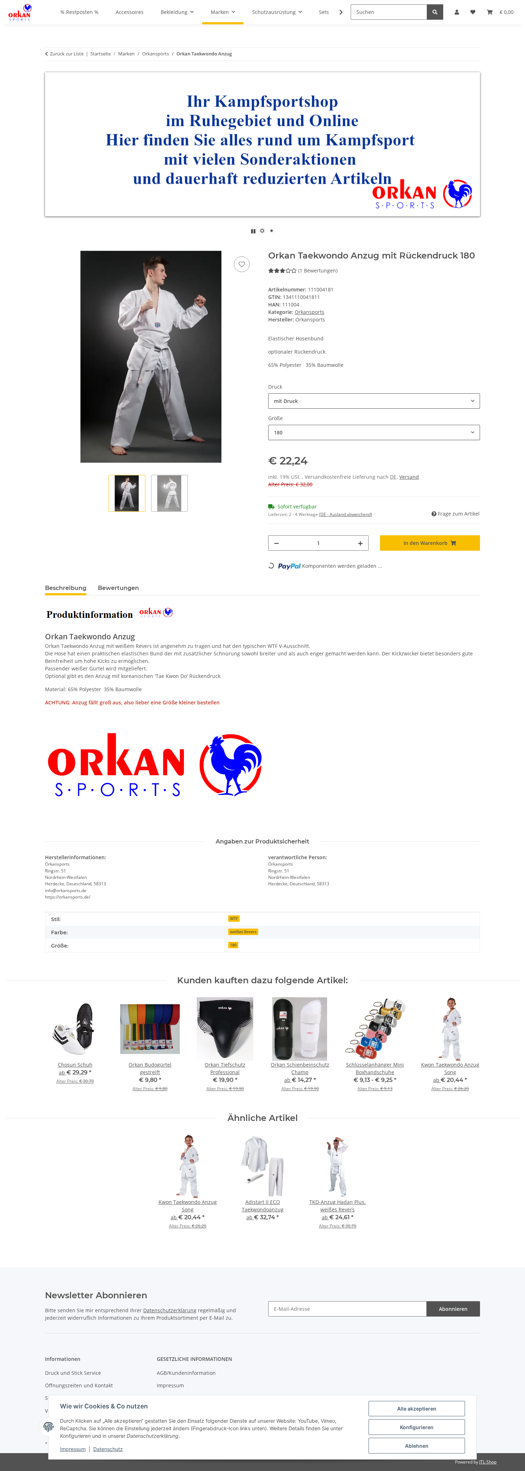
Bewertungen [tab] (118, 588)
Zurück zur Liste (67, 53)
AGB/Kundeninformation (186, 1372)
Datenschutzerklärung (169, 1310)
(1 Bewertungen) (318, 270)
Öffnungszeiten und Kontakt (79, 1385)
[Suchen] (435, 12)
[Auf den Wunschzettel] (242, 264)
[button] (336, 12)
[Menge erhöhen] (360, 543)
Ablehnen (417, 1446)
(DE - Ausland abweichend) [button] (345, 514)
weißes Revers (243, 931)
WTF (234, 918)
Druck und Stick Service (73, 1372)
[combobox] (374, 401)
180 (233, 945)
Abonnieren (453, 1308)
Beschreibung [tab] (65, 588)
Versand (409, 476)
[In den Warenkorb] (50, 247)
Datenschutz (108, 1449)
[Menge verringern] (276, 543)
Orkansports (309, 312)
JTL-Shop (487, 1462)
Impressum (73, 1449)
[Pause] (253, 231)
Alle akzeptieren (416, 1409)
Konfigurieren (417, 1427)
